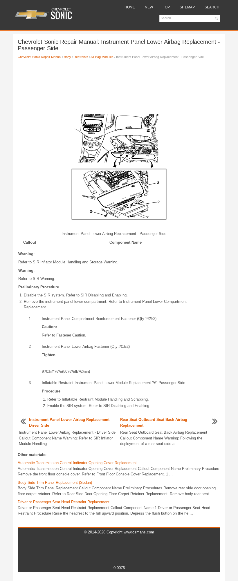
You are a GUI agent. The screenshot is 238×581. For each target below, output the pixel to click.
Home (130, 7)
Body (67, 57)
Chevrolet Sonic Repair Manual (39, 57)
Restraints (81, 57)
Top (166, 7)
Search (212, 7)
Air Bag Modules (102, 57)
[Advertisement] (119, 82)
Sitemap (187, 7)
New (149, 7)
